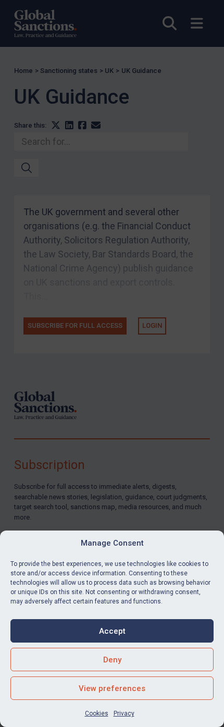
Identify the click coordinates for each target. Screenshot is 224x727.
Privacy (124, 713)
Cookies (96, 713)
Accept (112, 631)
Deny (112, 659)
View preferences (112, 688)
